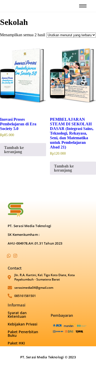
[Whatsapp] (8, 255)
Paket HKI (16, 343)
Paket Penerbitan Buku (23, 333)
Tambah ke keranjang (14, 149)
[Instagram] (15, 255)
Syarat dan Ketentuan (17, 314)
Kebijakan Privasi (22, 324)
